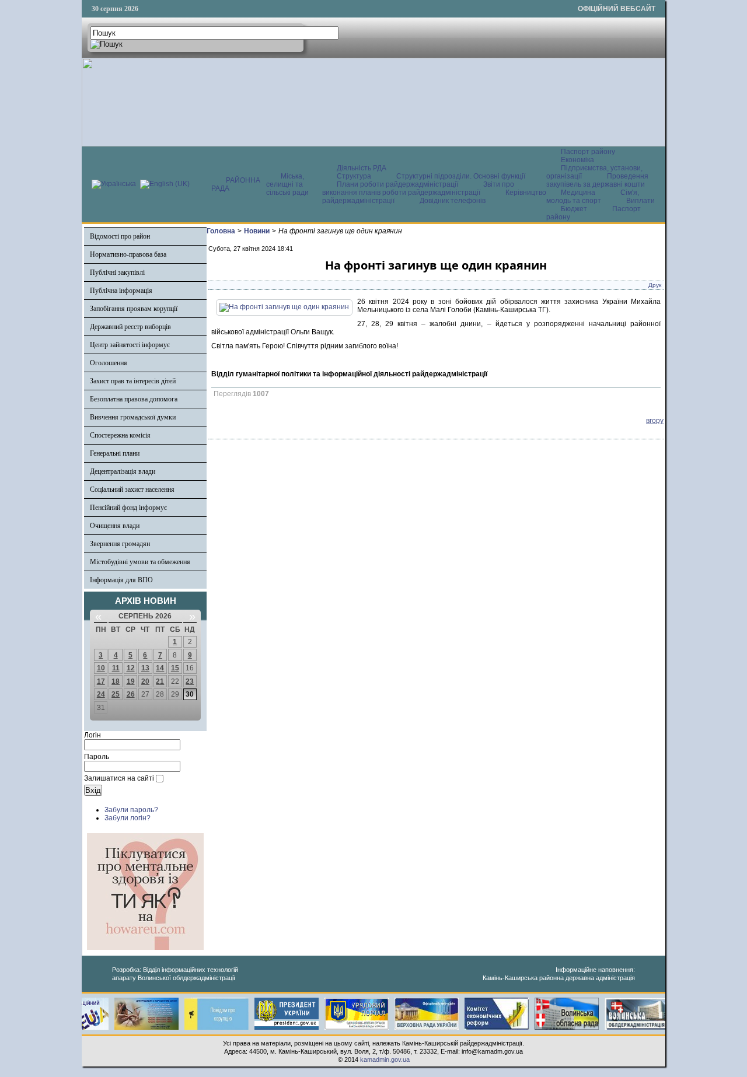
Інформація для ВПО (121, 580)
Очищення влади (114, 526)
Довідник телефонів (453, 201)
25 (115, 694)
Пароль (96, 757)
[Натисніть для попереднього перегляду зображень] (284, 307)
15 (175, 668)
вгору (655, 421)
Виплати (640, 201)
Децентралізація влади (122, 471)
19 (131, 681)
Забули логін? (127, 818)
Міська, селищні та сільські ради (287, 184)
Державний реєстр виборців (130, 327)
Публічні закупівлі (117, 272)
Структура (354, 176)
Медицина (579, 192)
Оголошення (108, 363)
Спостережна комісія (120, 435)
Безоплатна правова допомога (133, 399)
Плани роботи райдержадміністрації (397, 184)
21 (160, 681)
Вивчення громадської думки (133, 417)
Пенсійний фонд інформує (128, 507)
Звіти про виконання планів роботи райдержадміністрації (418, 188)
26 (131, 694)
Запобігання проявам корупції (133, 309)
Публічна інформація (121, 290)
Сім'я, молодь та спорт (592, 196)
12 (131, 668)
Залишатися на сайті (119, 778)
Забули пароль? (131, 810)
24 (101, 694)
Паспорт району (588, 152)
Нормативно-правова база (128, 254)
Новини (257, 231)
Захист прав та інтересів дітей (133, 381)
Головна (221, 231)
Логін (92, 735)
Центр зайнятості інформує (130, 345)
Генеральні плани (114, 453)
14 (160, 668)
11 (116, 668)
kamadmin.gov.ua (385, 1059)
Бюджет (575, 209)
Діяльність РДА (361, 168)
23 (190, 681)
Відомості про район (120, 236)
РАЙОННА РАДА (235, 184)
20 (145, 681)
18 (115, 681)
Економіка (577, 160)
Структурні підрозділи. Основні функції (460, 176)
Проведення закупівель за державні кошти (597, 180)
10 (101, 668)
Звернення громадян (120, 544)
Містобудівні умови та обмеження (140, 562)
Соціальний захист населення (132, 489)
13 (145, 668)
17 (101, 681)
